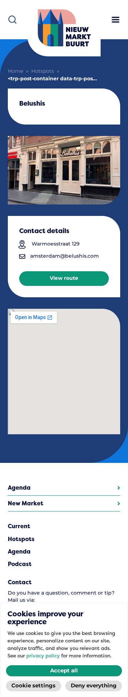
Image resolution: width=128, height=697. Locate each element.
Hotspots (42, 71)
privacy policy (43, 655)
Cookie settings (33, 686)
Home (15, 71)
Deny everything (94, 686)
